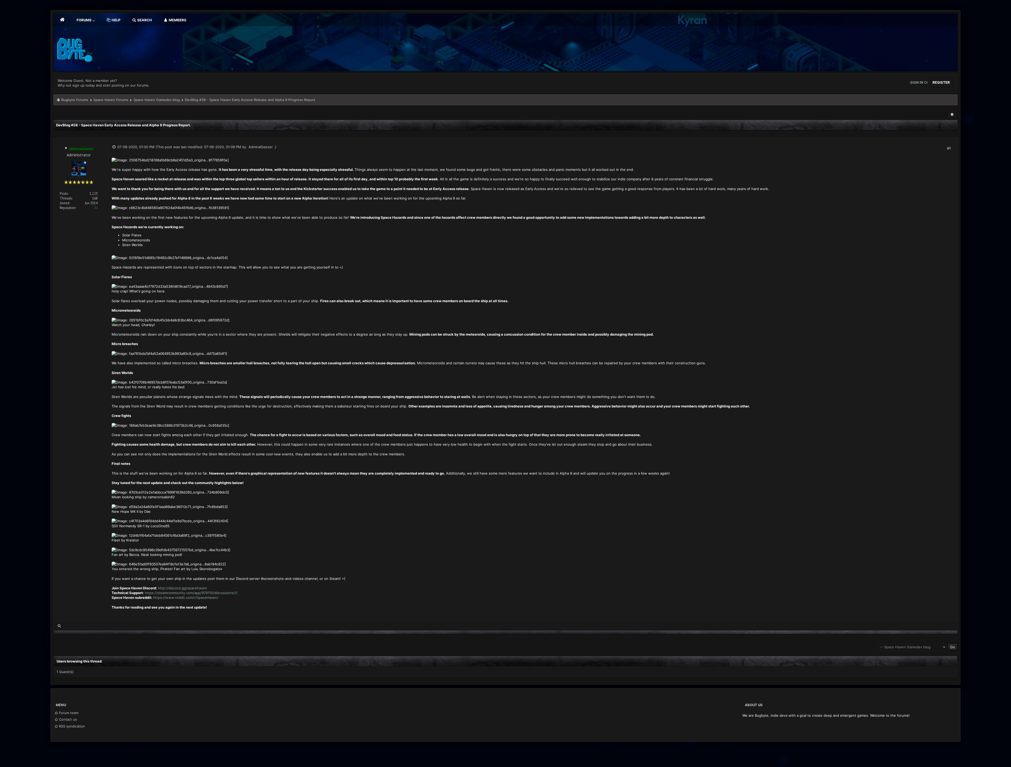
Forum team (68, 713)
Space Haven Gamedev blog (156, 100)
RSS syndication (71, 726)
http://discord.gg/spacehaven (182, 588)
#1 (949, 148)
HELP (115, 20)
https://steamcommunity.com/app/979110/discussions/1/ (191, 593)
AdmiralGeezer (261, 147)
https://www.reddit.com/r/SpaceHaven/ (186, 597)
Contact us (67, 719)
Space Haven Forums (110, 100)
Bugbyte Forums (74, 100)
